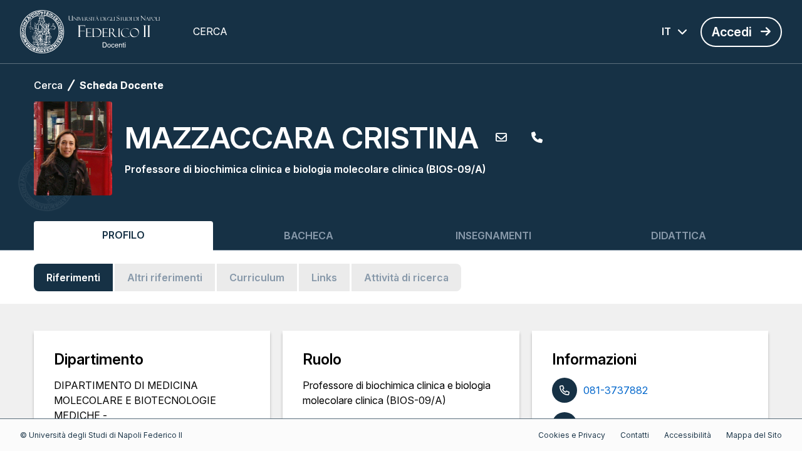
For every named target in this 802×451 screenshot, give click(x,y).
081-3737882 (615, 390)
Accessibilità (687, 435)
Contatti (634, 435)
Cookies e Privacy (571, 435)
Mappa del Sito (754, 435)
